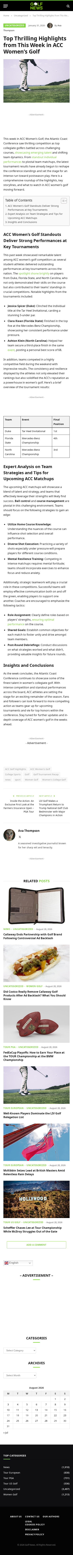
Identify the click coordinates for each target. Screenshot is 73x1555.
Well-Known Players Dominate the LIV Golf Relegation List (32, 1115)
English (13, 1262)
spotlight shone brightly (34, 273)
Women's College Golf (54, 779)
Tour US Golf (10, 1483)
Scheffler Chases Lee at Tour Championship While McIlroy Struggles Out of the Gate (32, 1229)
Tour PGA (8, 1478)
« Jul (5, 1432)
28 (46, 1420)
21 (46, 1415)
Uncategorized (14, 25)
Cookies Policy (35, 1524)
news (8, 779)
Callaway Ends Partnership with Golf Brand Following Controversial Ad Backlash (32, 936)
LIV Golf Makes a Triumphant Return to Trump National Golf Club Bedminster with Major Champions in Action (53, 808)
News (6, 1467)
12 (27, 1409)
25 (17, 1420)
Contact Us (32, 1516)
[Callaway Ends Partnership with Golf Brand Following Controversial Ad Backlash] (36, 906)
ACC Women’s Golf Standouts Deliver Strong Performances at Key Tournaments (33, 207)
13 (36, 1409)
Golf (27, 774)
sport (18, 779)
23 (64, 1415)
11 (17, 1409)
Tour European (11, 1472)
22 (55, 1415)
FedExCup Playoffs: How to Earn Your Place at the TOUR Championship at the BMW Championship (34, 1056)
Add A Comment (36, 1244)
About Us (16, 1516)
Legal (28, 1521)
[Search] (68, 6)
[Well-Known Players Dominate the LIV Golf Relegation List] (36, 1085)
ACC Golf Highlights (15, 769)
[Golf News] (36, 6)
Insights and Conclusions (22, 222)
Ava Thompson (29, 830)
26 (27, 1420)
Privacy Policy (34, 1534)
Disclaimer (32, 1529)
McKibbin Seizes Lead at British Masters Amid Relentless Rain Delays (34, 1172)
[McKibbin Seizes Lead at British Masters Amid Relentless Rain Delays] (36, 1142)
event (11, 350)
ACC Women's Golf (40, 769)
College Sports (13, 774)
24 (8, 1420)
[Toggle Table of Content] (62, 201)
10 (8, 1409)
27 (36, 1420)
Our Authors (51, 1516)
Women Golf (31, 779)
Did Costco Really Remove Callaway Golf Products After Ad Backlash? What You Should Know (34, 995)
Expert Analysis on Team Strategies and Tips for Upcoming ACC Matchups (35, 215)
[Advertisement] (28, 1306)
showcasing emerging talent (33, 152)
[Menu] (5, 6)
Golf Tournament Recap (46, 774)
